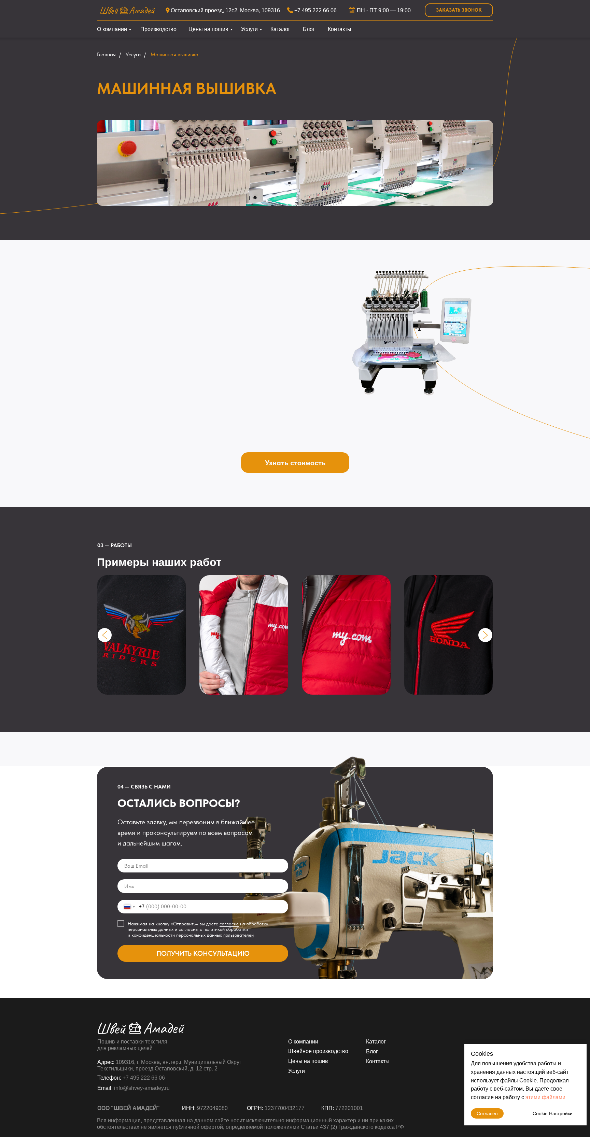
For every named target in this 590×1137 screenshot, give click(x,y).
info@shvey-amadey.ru (142, 1088)
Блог (309, 29)
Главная (106, 54)
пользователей (238, 935)
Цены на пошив (208, 29)
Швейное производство (318, 1051)
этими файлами (545, 1097)
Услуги (249, 29)
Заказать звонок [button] (459, 10)
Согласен (487, 1113)
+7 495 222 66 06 (315, 10)
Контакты (339, 29)
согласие (229, 923)
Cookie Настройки (553, 1113)
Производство (158, 29)
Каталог (280, 29)
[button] (295, 462)
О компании (112, 29)
